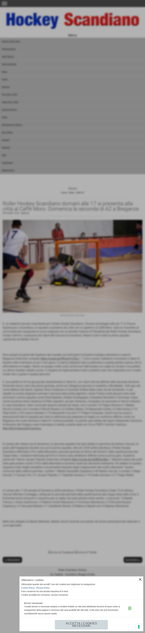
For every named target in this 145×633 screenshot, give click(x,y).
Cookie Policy (27, 588)
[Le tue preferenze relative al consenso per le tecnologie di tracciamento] (138, 626)
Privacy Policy (43, 588)
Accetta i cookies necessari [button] (81, 624)
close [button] (140, 579)
